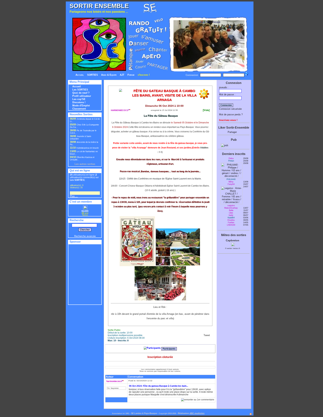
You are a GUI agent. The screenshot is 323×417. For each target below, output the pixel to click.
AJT (122, 74)
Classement (79, 108)
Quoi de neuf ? (81, 92)
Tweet (207, 335)
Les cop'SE (78, 99)
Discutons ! (78, 102)
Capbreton (232, 240)
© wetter (228, 248)
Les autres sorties (85, 164)
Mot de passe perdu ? (231, 114)
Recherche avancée (85, 236)
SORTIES (92, 74)
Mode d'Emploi (81, 105)
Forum (130, 74)
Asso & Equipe (109, 74)
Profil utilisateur (81, 96)
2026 (174, 413)
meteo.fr (236, 248)
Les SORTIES (80, 89)
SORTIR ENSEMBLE (99, 5)
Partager (232, 132)
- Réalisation (183, 413)
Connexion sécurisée (230, 108)
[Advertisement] (206, 9)
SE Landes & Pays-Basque (144, 413)
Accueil (80, 74)
